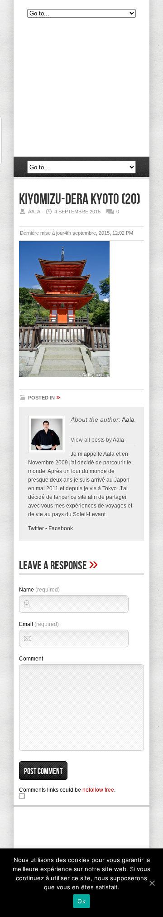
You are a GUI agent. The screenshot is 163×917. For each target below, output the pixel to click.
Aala (128, 419)
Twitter (36, 528)
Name (39, 590)
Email (39, 624)
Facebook (60, 528)
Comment (31, 659)
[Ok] (151, 882)
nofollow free (98, 790)
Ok (81, 901)
